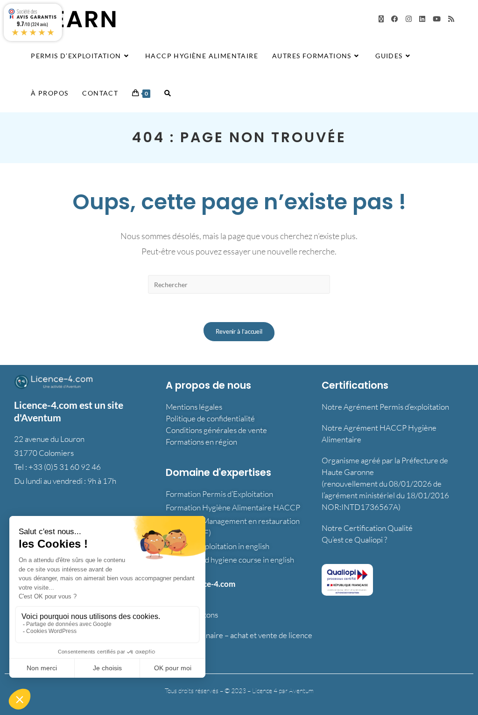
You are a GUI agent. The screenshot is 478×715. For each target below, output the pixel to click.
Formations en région (201, 442)
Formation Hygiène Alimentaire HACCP (233, 507)
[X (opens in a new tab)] (381, 18)
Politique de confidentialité (210, 418)
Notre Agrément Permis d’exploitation (385, 407)
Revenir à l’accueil (239, 331)
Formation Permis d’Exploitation (219, 494)
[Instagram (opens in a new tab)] (408, 18)
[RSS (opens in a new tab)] (451, 18)
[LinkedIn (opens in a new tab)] (422, 18)
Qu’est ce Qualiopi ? (354, 539)
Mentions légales (194, 407)
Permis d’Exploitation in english (217, 546)
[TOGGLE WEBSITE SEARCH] (167, 93)
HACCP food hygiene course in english (230, 559)
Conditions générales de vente (216, 430)
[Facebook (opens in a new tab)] (394, 18)
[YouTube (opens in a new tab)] (436, 18)
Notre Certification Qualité (367, 528)
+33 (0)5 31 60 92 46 (64, 467)
